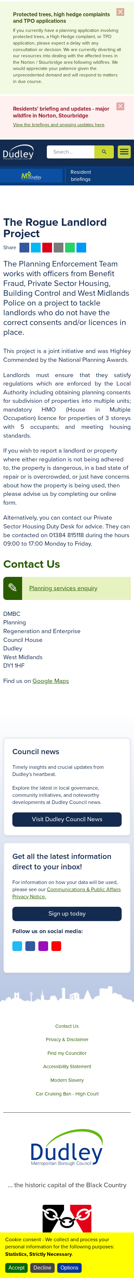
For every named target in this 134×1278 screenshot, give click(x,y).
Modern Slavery (67, 1080)
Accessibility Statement (67, 1066)
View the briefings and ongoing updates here (58, 125)
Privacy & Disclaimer (67, 1039)
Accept (16, 1268)
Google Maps (51, 681)
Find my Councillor (67, 1053)
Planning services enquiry (63, 588)
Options (69, 1268)
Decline (42, 1268)
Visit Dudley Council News (67, 819)
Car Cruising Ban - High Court (67, 1094)
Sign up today (67, 913)
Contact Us (67, 1026)
